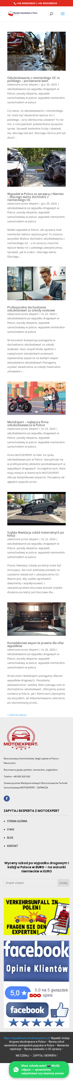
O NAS (10, 829)
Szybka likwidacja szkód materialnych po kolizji (35, 534)
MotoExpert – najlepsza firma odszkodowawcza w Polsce (27, 423)
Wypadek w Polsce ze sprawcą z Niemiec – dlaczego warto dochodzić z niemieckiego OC (35, 197)
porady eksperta (27, 93)
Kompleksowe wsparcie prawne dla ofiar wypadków (35, 644)
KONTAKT (12, 846)
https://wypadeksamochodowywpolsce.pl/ (27, 1038)
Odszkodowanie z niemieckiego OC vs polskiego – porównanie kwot (33, 79)
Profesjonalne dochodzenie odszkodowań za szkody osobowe (31, 308)
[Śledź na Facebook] (7, 799)
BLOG (10, 837)
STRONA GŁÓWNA (17, 821)
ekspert (33, 84)
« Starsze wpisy (16, 715)
